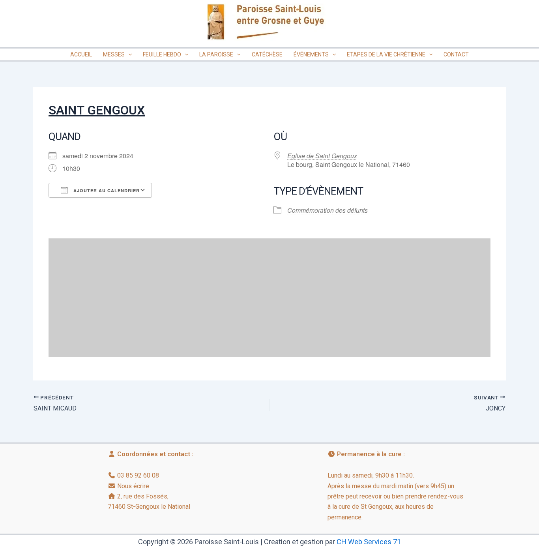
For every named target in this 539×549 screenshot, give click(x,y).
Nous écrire (133, 486)
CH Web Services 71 (369, 542)
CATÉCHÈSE (267, 54)
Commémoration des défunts (327, 210)
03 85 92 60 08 (138, 475)
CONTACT (456, 54)
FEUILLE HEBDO (162, 54)
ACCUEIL (81, 54)
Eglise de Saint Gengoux (322, 155)
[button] (128, 54)
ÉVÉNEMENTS (311, 54)
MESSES (114, 54)
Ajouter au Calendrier (106, 190)
